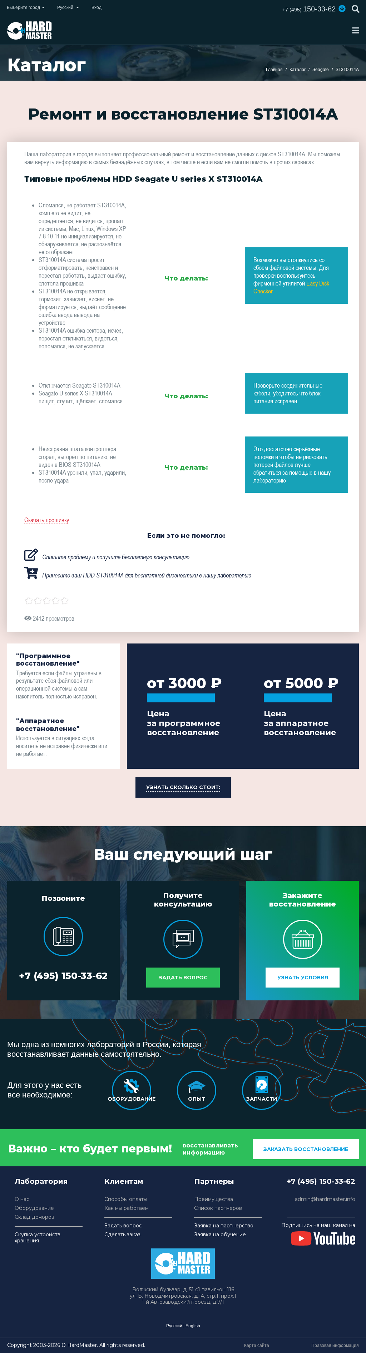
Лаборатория (41, 1181)
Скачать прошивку (46, 520)
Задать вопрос (183, 977)
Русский (174, 1325)
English (193, 1325)
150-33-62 (309, 9)
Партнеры (214, 1181)
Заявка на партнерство (223, 1226)
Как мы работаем (126, 1208)
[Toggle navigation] (355, 30)
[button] (342, 8)
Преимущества (213, 1199)
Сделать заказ (122, 1235)
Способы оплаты (125, 1199)
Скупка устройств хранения (37, 1238)
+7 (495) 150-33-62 (63, 975)
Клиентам (123, 1181)
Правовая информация (335, 1345)
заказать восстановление (305, 1149)
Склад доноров (34, 1217)
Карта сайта (256, 1345)
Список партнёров (218, 1208)
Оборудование (34, 1208)
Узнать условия (302, 977)
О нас (22, 1199)
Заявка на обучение (220, 1235)
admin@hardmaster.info (325, 1199)
